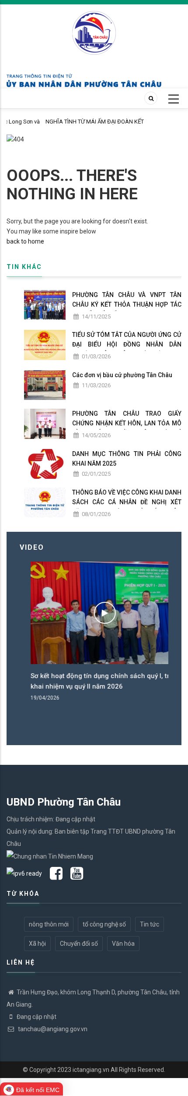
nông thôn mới (49, 924)
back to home (25, 241)
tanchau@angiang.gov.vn (52, 1028)
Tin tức (149, 924)
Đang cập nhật (36, 1016)
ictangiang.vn (91, 1069)
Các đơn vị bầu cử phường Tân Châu (122, 374)
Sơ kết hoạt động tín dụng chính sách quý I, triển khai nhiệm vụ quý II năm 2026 (94, 681)
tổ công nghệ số (104, 924)
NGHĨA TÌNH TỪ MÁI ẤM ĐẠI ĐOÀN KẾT (65, 121)
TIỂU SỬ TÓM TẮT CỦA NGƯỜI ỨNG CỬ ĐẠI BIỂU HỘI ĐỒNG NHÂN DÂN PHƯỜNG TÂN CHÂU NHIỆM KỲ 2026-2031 (126, 349)
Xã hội (37, 943)
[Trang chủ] (94, 28)
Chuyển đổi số (79, 943)
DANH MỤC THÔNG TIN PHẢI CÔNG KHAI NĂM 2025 (126, 458)
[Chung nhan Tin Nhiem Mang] (50, 855)
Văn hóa (123, 943)
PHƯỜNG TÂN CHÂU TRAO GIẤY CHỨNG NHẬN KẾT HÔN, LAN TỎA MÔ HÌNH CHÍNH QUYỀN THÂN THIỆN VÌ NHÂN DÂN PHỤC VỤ (126, 428)
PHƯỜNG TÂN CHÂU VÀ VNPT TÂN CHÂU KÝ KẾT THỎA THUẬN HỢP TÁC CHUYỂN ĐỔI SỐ (126, 304)
